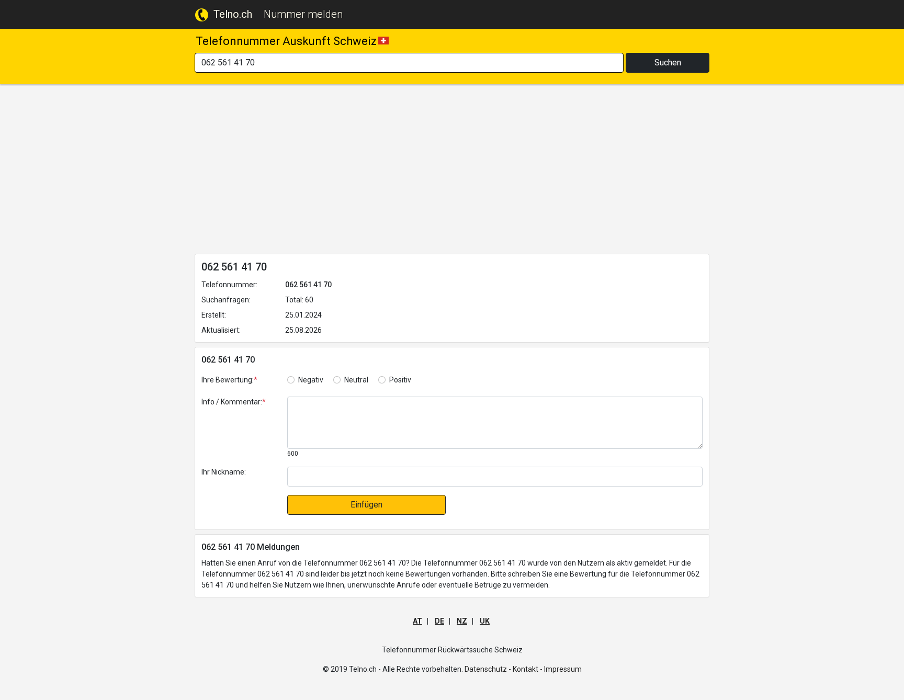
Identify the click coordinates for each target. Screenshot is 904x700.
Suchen (667, 62)
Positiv (400, 380)
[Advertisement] (452, 171)
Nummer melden (303, 14)
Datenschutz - (488, 669)
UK (485, 621)
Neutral (356, 380)
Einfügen (366, 505)
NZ (462, 621)
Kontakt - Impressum (547, 669)
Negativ (310, 380)
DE (439, 621)
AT (417, 621)
